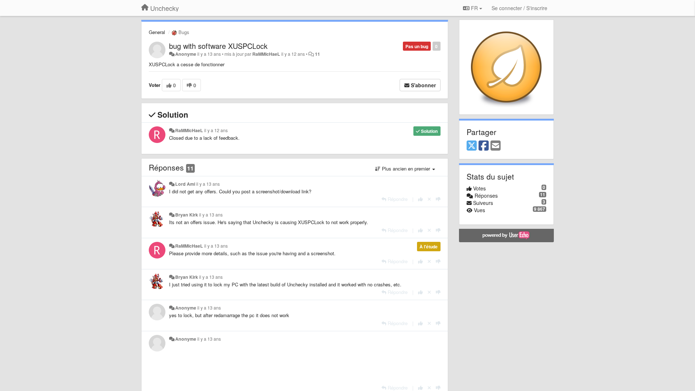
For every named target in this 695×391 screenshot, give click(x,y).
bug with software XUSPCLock (218, 46)
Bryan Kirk (186, 214)
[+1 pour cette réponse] (420, 199)
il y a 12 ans (216, 130)
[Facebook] (484, 146)
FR (474, 8)
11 (317, 54)
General (157, 32)
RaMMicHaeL (266, 54)
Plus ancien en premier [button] (405, 168)
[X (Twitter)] (472, 146)
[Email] (495, 146)
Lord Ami (185, 184)
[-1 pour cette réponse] (438, 199)
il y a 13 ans (208, 184)
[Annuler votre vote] (429, 199)
